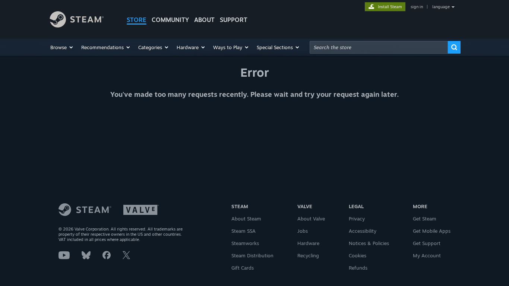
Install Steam (390, 6)
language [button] (441, 6)
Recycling (308, 255)
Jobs (302, 231)
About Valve (311, 219)
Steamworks (245, 243)
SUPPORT (233, 19)
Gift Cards (242, 268)
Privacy (357, 219)
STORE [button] (136, 19)
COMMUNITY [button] (170, 19)
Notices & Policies (369, 243)
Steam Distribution (252, 255)
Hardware (308, 243)
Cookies (357, 255)
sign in (417, 6)
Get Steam (424, 219)
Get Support (426, 243)
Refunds (358, 268)
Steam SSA (243, 231)
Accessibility (362, 231)
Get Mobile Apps (431, 231)
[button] (62, 47)
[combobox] (379, 47)
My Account (427, 255)
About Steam (246, 219)
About (204, 19)
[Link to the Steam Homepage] (82, 20)
